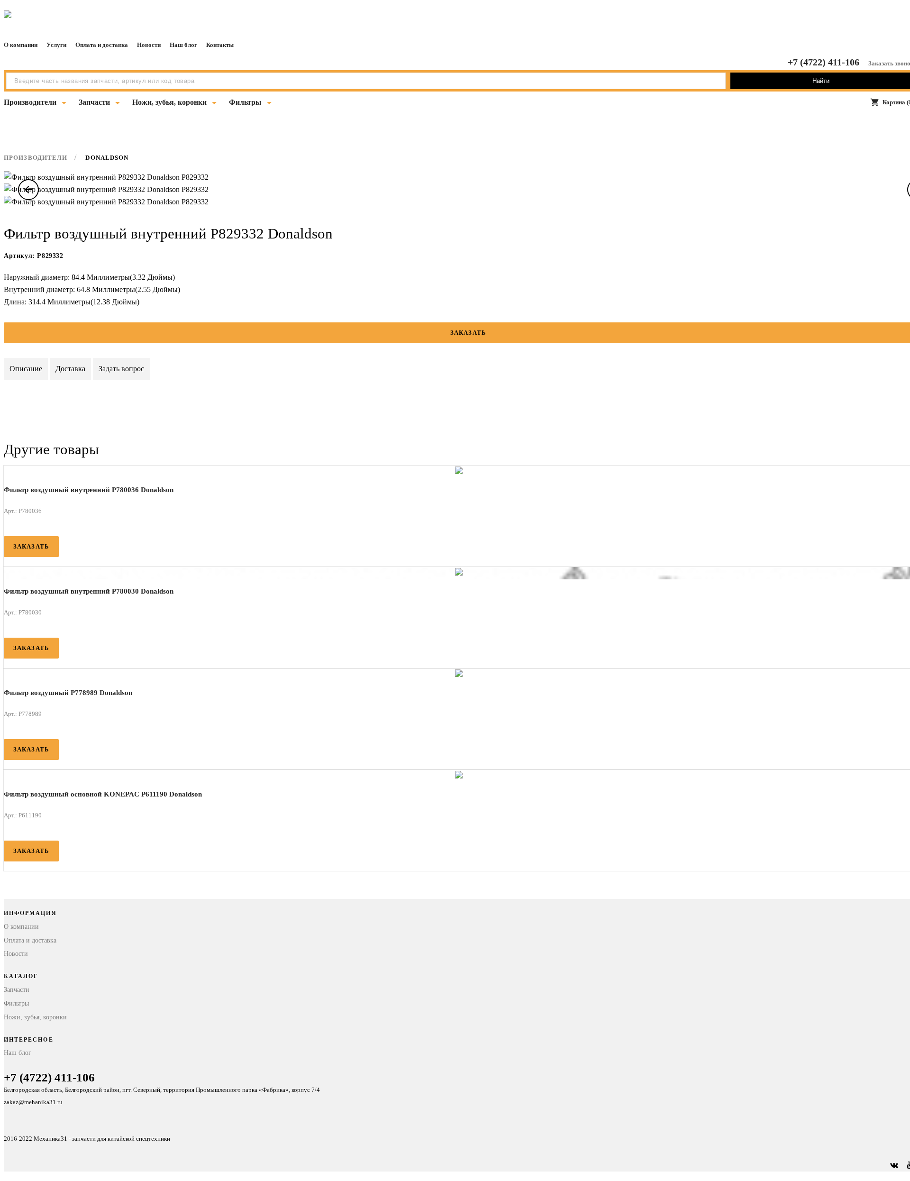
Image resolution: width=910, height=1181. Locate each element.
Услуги (56, 44)
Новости (149, 44)
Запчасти (94, 102)
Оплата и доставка (101, 44)
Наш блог (183, 44)
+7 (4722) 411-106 (823, 62)
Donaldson (106, 157)
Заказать (31, 546)
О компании (20, 44)
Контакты (220, 44)
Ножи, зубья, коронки (169, 102)
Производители (30, 102)
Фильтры (245, 102)
